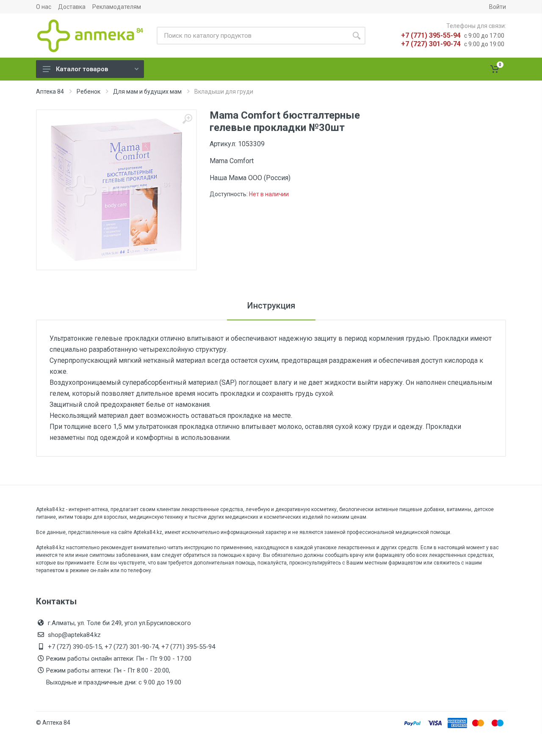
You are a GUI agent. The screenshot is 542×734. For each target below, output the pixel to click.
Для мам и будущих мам (147, 91)
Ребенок (88, 91)
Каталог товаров (82, 69)
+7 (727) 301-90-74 (431, 44)
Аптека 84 (50, 91)
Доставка (72, 7)
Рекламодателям (116, 7)
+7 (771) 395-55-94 (431, 35)
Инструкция (271, 305)
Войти (497, 7)
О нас (43, 7)
